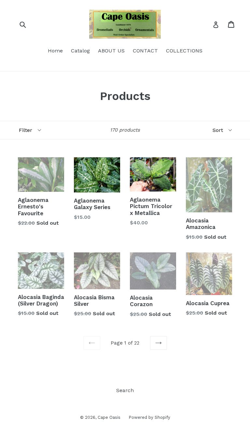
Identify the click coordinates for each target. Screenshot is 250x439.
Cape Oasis (109, 417)
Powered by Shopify (149, 417)
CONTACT (145, 51)
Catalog (80, 51)
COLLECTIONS (184, 51)
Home (55, 51)
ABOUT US (111, 51)
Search (125, 390)
